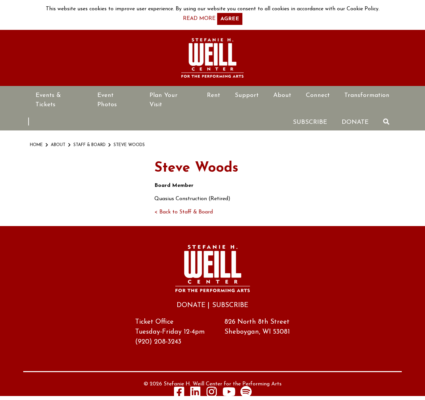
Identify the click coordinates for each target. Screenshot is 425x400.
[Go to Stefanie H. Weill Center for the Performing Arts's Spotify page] (246, 391)
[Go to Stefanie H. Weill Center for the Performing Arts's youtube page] (228, 391)
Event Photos (107, 100)
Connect (318, 95)
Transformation (366, 95)
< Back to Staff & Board (183, 212)
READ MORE (199, 18)
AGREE (229, 19)
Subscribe (310, 122)
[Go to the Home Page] (212, 58)
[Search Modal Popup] (386, 121)
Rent (213, 95)
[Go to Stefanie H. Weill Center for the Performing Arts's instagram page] (211, 391)
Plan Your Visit (163, 100)
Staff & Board (89, 145)
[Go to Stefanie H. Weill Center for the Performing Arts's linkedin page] (195, 391)
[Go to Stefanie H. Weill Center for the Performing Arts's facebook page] (179, 391)
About (282, 95)
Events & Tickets (48, 100)
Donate (355, 122)
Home (36, 145)
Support (247, 95)
